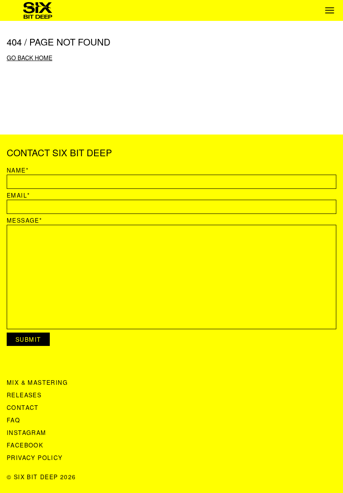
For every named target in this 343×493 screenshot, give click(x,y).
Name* (17, 170)
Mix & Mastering (37, 382)
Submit (28, 339)
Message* (24, 220)
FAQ (13, 420)
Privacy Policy (35, 457)
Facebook (25, 445)
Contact (23, 407)
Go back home (29, 57)
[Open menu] (329, 10)
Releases (24, 395)
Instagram (26, 432)
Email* (18, 195)
